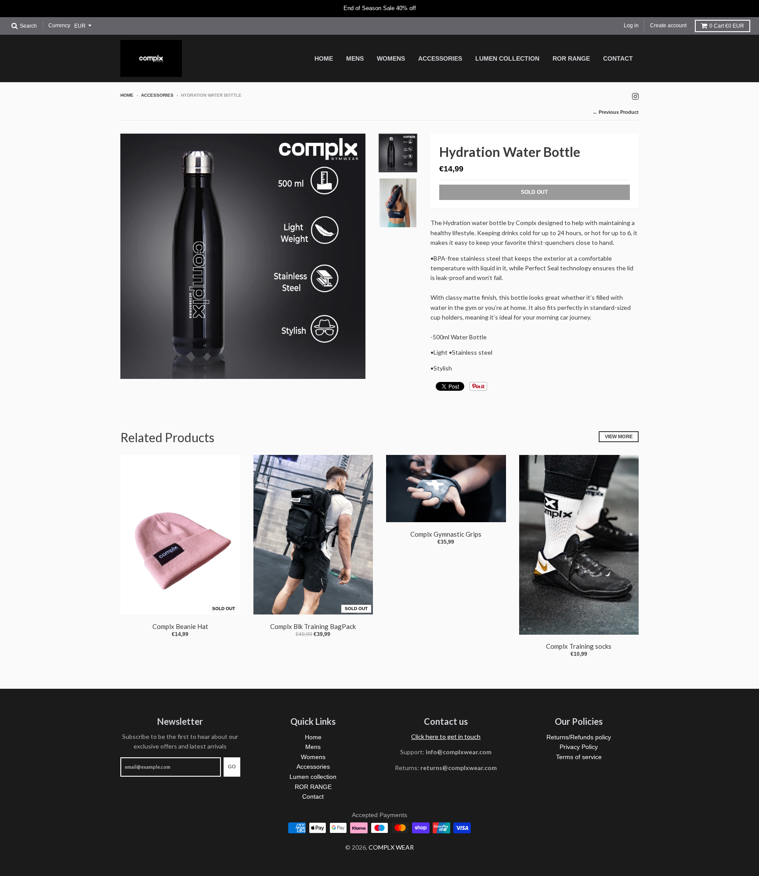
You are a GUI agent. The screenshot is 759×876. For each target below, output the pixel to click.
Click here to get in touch (446, 736)
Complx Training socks (578, 646)
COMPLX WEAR (391, 847)
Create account (668, 25)
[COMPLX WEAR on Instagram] (635, 96)
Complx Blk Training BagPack (313, 626)
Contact (313, 796)
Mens (313, 746)
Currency (59, 25)
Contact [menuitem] (618, 58)
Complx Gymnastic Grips (445, 534)
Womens (313, 756)
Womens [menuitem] (391, 58)
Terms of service (579, 756)
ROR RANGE (313, 786)
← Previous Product (616, 112)
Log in (631, 25)
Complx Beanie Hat (180, 626)
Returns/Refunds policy (578, 737)
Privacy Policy (579, 746)
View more (618, 436)
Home (127, 95)
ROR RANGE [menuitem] (571, 58)
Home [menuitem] (323, 58)
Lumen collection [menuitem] (507, 58)
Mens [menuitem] (355, 58)
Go (232, 766)
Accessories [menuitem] (440, 58)
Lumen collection (312, 776)
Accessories (157, 95)
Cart (726, 26)
